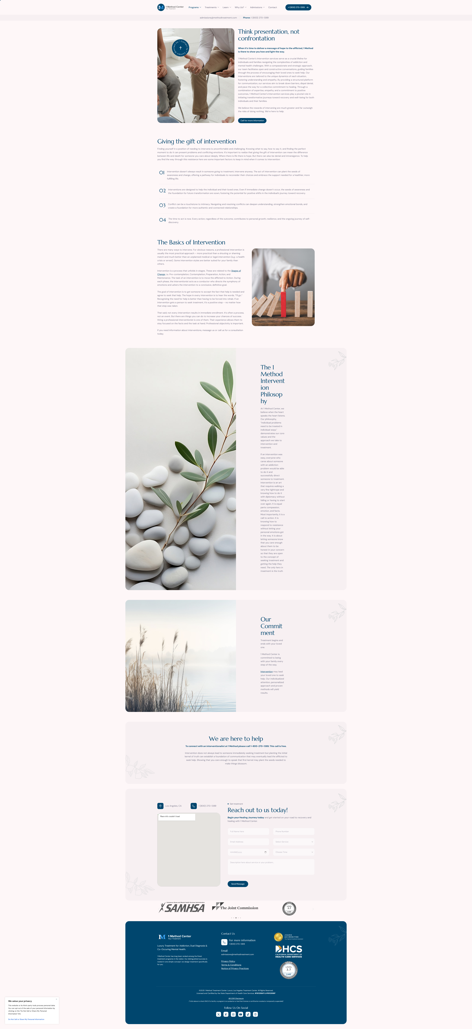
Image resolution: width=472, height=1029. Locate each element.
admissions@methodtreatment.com (237, 954)
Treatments (211, 7)
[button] (158, 908)
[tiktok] (248, 1014)
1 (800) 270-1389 (207, 805)
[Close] (56, 999)
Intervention (267, 671)
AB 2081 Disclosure (236, 998)
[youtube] (240, 1014)
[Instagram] (233, 1014)
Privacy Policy (228, 961)
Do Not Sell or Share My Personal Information (26, 1019)
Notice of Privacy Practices (235, 968)
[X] (218, 1014)
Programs (194, 7)
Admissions (256, 7)
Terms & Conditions (231, 964)
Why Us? (239, 7)
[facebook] (225, 1014)
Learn (226, 7)
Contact (272, 7)
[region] (32, 1010)
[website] (255, 1014)
